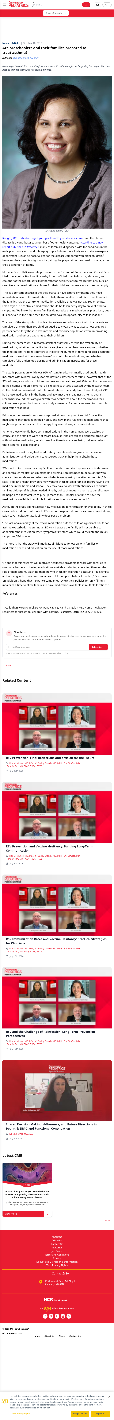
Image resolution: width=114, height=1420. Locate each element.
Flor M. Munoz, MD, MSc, (21, 763)
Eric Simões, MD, (72, 763)
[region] (57, 1406)
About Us (57, 1237)
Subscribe (97, 647)
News (62, 1336)
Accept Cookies (80, 1413)
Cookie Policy (43, 1407)
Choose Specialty (53, 13)
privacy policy (62, 653)
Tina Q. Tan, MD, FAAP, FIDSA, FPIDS (24, 766)
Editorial (57, 1247)
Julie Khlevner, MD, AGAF (21, 1133)
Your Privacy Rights (57, 1265)
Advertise (57, 1240)
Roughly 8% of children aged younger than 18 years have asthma (42, 238)
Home (37, 1336)
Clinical (7, 665)
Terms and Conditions (57, 1254)
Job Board (57, 1251)
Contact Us (57, 1244)
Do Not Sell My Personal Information (57, 1261)
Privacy (57, 1258)
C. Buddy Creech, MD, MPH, (48, 763)
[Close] (109, 1396)
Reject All (100, 1413)
